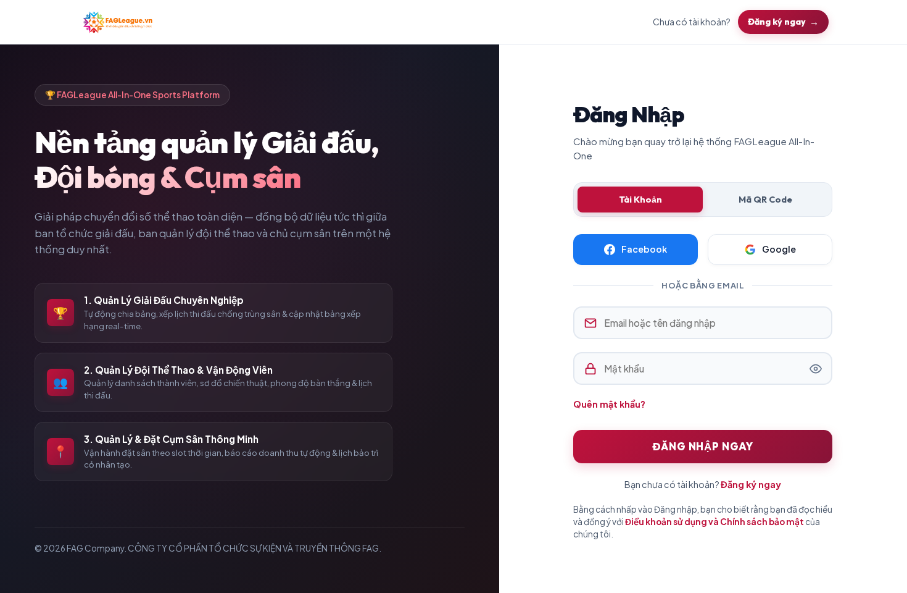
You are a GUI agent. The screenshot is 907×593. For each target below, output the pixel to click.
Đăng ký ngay (777, 21)
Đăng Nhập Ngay (702, 446)
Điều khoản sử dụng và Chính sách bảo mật (714, 521)
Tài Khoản (640, 199)
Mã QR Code (765, 199)
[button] (816, 369)
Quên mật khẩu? (609, 404)
